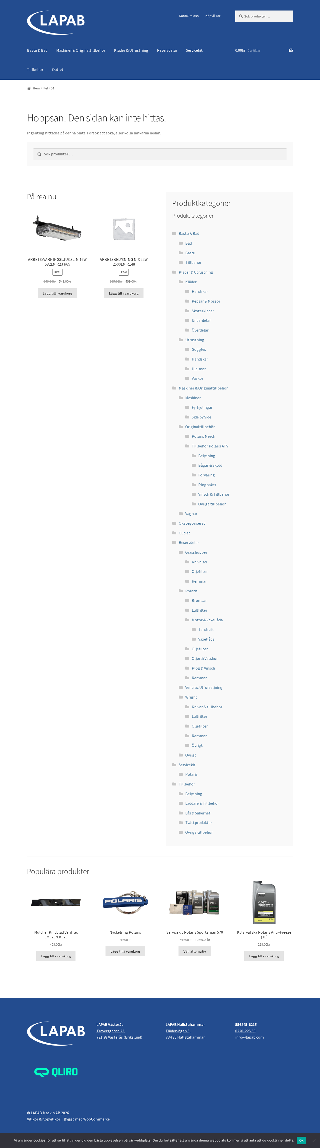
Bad (188, 243)
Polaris (191, 590)
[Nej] (313, 1140)
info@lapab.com (249, 1037)
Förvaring (206, 474)
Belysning (206, 455)
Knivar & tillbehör (207, 706)
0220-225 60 (245, 1030)
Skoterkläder (203, 310)
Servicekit (194, 50)
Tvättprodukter (198, 822)
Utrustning (194, 339)
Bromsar (199, 600)
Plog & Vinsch (203, 668)
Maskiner (193, 397)
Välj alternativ (195, 951)
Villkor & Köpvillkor (43, 1119)
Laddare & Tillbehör (202, 803)
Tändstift (206, 629)
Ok (301, 1140)
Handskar (200, 291)
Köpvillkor (213, 15)
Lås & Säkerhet (197, 812)
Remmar (199, 581)
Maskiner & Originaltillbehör (80, 50)
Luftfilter (199, 610)
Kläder (190, 281)
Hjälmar (199, 368)
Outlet (58, 69)
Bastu (190, 252)
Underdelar (201, 320)
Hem (36, 88)
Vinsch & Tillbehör (214, 494)
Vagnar (191, 513)
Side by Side (201, 416)
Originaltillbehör (200, 426)
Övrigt (197, 745)
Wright (191, 697)
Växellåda (206, 639)
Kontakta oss (189, 15)
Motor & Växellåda (207, 619)
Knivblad (199, 561)
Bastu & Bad (37, 50)
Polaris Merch (203, 436)
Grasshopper (196, 552)
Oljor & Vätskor (205, 658)
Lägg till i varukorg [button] (57, 293)
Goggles (199, 349)
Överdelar (200, 330)
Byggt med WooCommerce (87, 1119)
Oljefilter (200, 571)
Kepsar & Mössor (206, 301)
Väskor (197, 378)
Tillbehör (35, 69)
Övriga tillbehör (212, 503)
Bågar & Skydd (210, 465)
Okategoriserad (192, 523)
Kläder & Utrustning (131, 50)
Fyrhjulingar (202, 407)
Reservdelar (167, 50)
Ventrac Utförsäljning (203, 687)
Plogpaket (207, 484)
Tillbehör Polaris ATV (210, 445)
